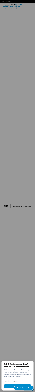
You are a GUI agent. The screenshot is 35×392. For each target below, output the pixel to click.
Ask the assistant (24, 388)
